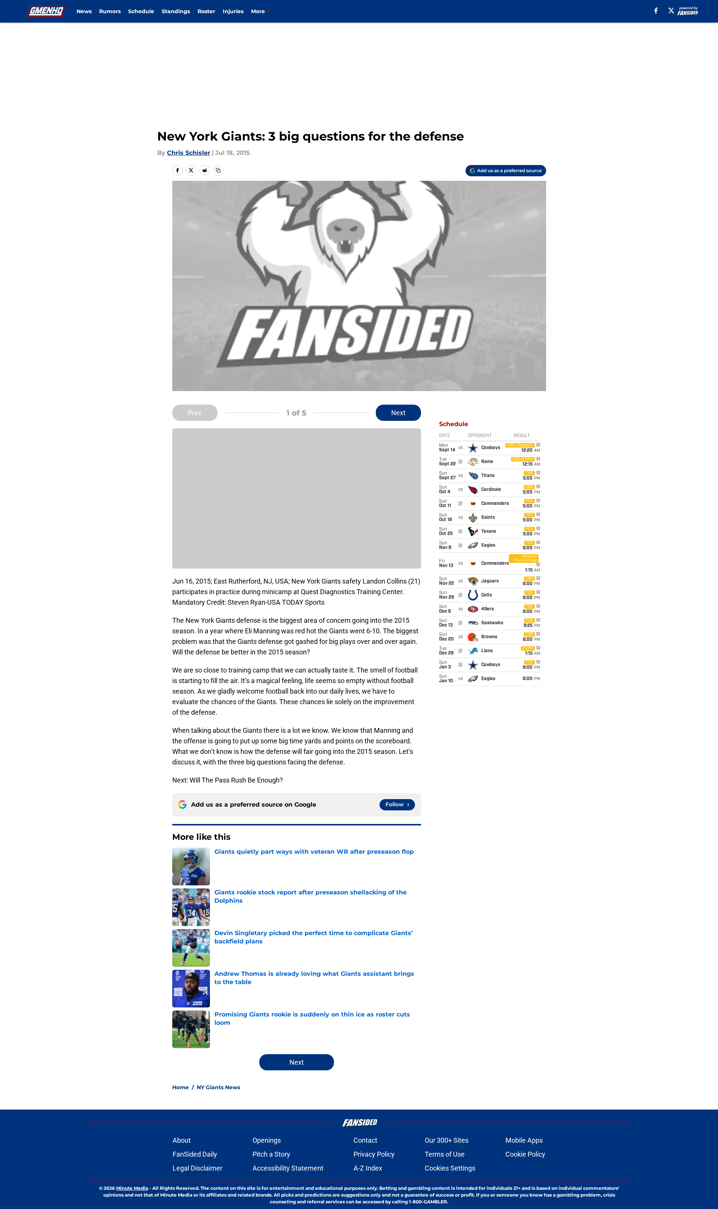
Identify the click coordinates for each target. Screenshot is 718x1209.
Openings (267, 1140)
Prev (195, 413)
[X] (671, 11)
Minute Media (132, 1188)
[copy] (218, 170)
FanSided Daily (195, 1154)
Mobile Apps (524, 1140)
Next (398, 413)
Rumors (110, 11)
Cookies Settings (450, 1168)
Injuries (233, 11)
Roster (206, 11)
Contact (365, 1140)
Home (180, 1087)
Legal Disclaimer (197, 1168)
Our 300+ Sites (446, 1140)
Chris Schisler (188, 152)
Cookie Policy (525, 1154)
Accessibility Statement (288, 1168)
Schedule (141, 11)
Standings (176, 11)
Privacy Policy (374, 1154)
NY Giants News (218, 1087)
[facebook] (656, 11)
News (84, 11)
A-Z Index (368, 1168)
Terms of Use (445, 1154)
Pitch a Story (271, 1154)
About (182, 1140)
